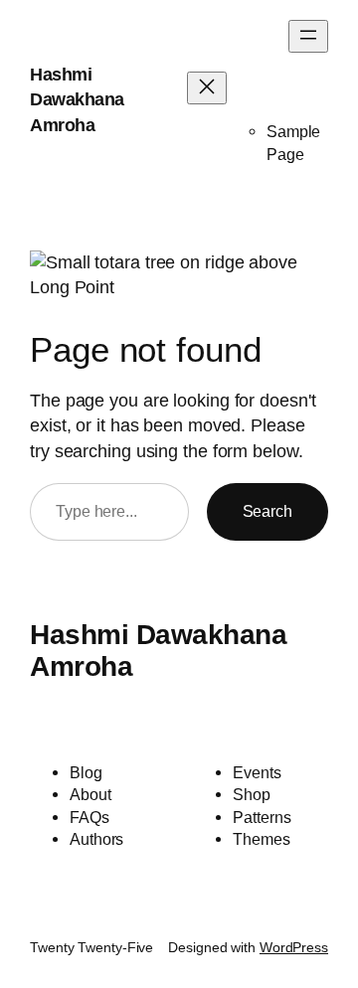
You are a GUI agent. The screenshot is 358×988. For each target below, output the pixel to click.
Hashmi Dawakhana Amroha (77, 100)
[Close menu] (207, 88)
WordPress (294, 947)
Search (267, 511)
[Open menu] (308, 36)
